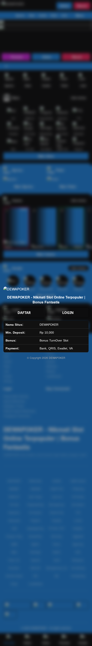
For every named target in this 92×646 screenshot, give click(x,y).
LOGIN (68, 312)
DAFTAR (24, 312)
